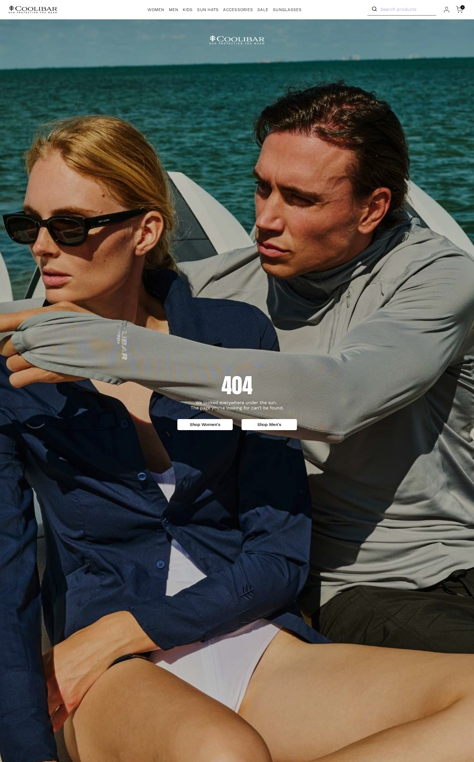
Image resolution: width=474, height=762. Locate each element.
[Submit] (373, 9)
